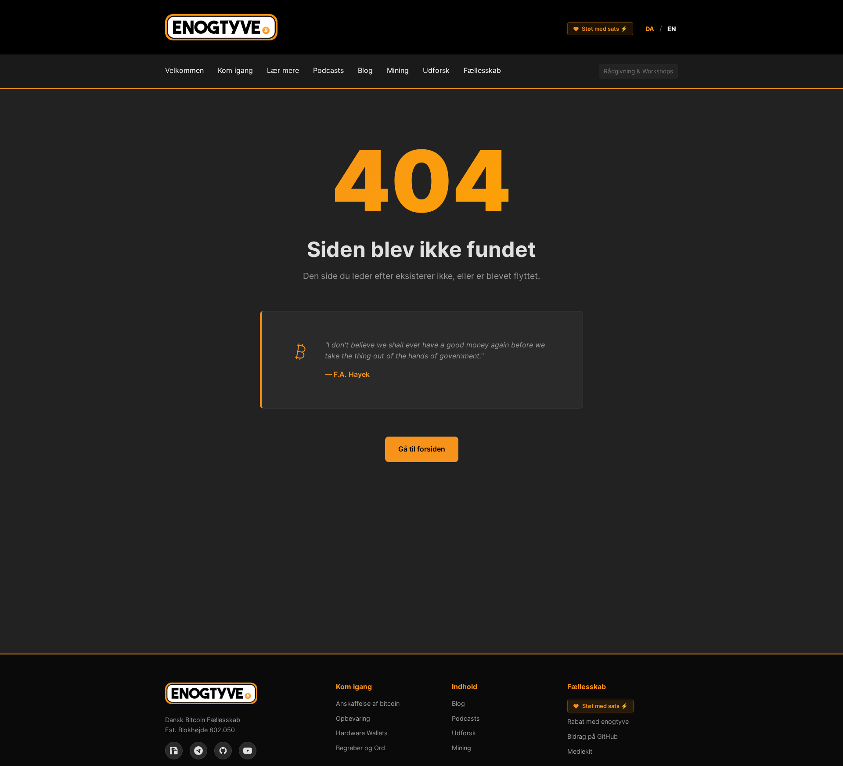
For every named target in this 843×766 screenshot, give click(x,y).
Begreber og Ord (360, 748)
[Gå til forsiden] (211, 695)
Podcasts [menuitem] (328, 70)
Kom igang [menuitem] (235, 70)
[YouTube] (247, 750)
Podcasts (466, 718)
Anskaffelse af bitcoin (368, 703)
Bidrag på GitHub (592, 736)
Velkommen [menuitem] (184, 70)
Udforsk (464, 733)
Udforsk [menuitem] (436, 70)
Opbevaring (353, 718)
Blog (458, 703)
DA (649, 29)
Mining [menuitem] (398, 70)
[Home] (221, 29)
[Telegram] (198, 750)
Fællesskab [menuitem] (482, 70)
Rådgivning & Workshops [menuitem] (638, 71)
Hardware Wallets (362, 733)
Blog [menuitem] (365, 70)
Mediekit (579, 751)
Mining (461, 748)
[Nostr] (174, 750)
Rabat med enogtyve (598, 721)
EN (671, 29)
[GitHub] (223, 750)
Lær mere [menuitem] (283, 70)
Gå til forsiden (421, 448)
